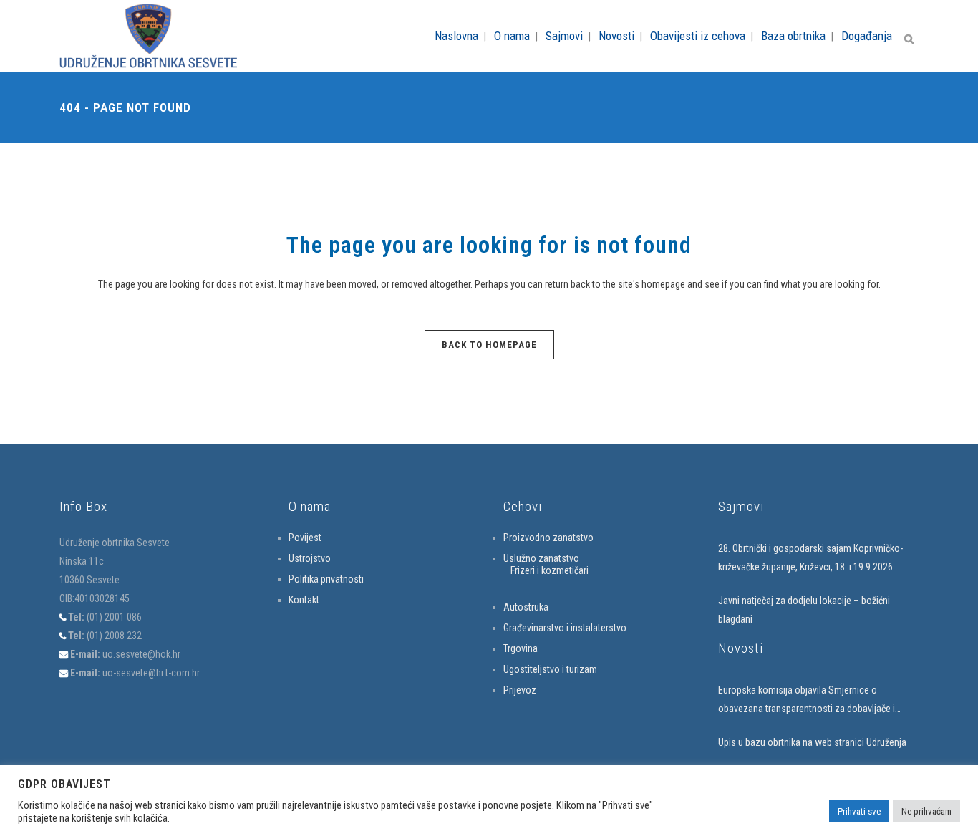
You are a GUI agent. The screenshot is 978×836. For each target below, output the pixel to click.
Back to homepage (489, 344)
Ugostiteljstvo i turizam (550, 669)
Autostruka (525, 607)
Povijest (305, 537)
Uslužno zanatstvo (541, 558)
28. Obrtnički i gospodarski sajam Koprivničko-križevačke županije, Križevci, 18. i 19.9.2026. (810, 558)
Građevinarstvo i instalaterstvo (564, 627)
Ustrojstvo (310, 558)
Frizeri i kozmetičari (549, 570)
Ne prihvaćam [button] (926, 811)
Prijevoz (519, 690)
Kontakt (304, 600)
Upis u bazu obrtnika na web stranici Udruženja (812, 742)
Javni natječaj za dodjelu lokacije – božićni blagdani (804, 610)
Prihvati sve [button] (859, 811)
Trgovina (520, 648)
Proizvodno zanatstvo (548, 537)
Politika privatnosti (326, 579)
